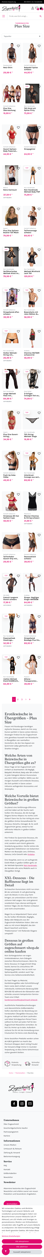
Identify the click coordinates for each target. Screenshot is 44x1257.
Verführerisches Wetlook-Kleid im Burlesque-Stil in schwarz (10, 272)
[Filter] (6, 1251)
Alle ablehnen (22, 1247)
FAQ (5, 1165)
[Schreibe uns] (30, 1104)
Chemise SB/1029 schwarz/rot (31, 354)
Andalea (31, 854)
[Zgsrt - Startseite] (22, 1088)
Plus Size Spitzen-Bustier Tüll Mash (11, 231)
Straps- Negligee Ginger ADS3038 (31, 598)
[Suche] (40, 16)
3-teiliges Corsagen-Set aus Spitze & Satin (32, 395)
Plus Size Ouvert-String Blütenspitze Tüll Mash (10, 435)
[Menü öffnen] (3, 16)
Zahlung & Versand (12, 1153)
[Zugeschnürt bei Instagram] (22, 1104)
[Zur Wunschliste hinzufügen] (18, 46)
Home (11, 1073)
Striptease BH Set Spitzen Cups (11, 517)
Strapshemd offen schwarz (11, 313)
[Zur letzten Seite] (30, 699)
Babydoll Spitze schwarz (31, 68)
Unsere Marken (10, 1145)
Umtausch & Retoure (13, 1149)
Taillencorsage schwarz (30, 231)
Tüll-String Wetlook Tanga (30, 435)
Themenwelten (22, 23)
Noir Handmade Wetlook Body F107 (32, 191)
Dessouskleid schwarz (30, 558)
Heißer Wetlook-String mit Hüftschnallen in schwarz (10, 354)
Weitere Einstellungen (11, 1236)
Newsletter (8, 1177)
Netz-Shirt (7, 68)
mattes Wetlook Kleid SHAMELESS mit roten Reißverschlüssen (11, 680)
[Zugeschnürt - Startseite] (11, 8)
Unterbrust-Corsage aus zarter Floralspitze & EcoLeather (32, 476)
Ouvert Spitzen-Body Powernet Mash (10, 150)
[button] (32, 8)
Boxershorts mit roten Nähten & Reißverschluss (31, 313)
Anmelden (12, 1204)
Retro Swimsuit (10, 190)
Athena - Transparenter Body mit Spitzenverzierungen (32, 680)
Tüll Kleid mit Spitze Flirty (30, 109)
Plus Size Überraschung (9, 109)
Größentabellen (10, 1173)
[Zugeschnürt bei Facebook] (14, 1104)
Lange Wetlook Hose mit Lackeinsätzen (9, 395)
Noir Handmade (30, 865)
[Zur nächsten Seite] (26, 699)
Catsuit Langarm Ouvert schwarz (10, 598)
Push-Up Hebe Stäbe (9, 476)
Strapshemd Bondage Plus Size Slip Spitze (32, 639)
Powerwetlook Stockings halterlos (9, 639)
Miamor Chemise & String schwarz (31, 517)
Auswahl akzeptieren (22, 1252)
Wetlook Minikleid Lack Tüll (32, 272)
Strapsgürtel (29, 149)
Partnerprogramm (11, 1132)
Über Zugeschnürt (11, 1124)
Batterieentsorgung (12, 1156)
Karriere (7, 1136)
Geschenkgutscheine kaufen (16, 1128)
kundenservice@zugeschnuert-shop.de (21, 1000)
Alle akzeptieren (22, 1241)
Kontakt (7, 1169)
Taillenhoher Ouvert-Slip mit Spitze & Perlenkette (10, 558)
